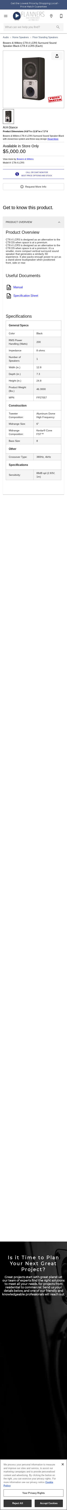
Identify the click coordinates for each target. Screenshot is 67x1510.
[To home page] (28, 16)
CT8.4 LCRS (18, 163)
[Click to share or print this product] (57, 56)
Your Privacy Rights (33, 1493)
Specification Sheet (25, 295)
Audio (6, 37)
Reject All (17, 1503)
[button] (5, 16)
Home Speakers (20, 37)
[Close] (63, 1464)
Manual (18, 287)
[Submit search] (58, 27)
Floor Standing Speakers (45, 37)
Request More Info (35, 186)
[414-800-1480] (61, 16)
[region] (33, 1484)
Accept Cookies (49, 1503)
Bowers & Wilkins (25, 159)
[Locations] (51, 16)
